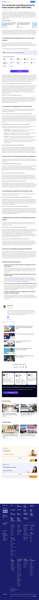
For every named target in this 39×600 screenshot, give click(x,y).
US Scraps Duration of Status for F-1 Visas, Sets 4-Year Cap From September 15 (28, 436)
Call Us (33, 1)
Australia (22, 278)
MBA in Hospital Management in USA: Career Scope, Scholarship (24, 356)
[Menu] (36, 1)
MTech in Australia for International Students (24, 334)
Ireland (19, 281)
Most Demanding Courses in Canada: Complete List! (23, 341)
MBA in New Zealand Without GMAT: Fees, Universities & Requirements (23, 349)
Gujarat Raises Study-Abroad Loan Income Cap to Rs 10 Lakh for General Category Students (24, 327)
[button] (36, 402)
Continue (19, 71)
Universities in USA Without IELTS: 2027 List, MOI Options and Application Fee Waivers (10, 436)
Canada (16, 278)
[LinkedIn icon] (8, 317)
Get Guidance (10, 392)
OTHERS (34, 596)
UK (14, 278)
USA (12, 278)
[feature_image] (10, 407)
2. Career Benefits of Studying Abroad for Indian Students (24, 23)
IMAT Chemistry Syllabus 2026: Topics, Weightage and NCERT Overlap (28, 414)
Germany (32, 278)
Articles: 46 (9, 319)
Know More (20, 457)
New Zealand (25, 281)
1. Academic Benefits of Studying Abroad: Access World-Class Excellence (9, 24)
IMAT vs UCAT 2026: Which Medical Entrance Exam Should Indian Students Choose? (10, 415)
